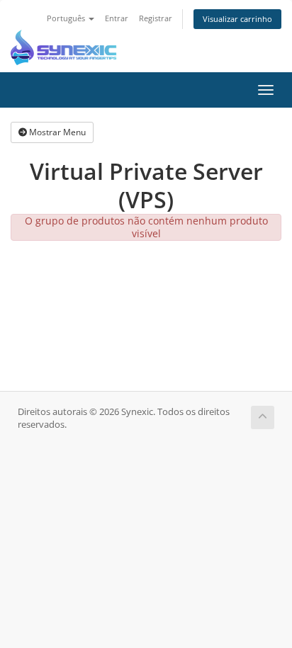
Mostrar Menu (56, 132)
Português (67, 18)
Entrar (116, 18)
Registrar (155, 18)
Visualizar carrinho (237, 18)
